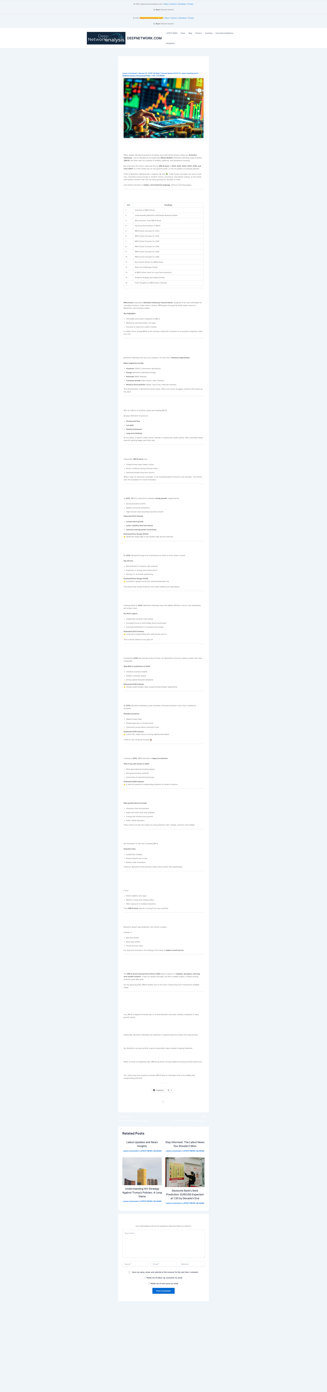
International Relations (224, 33)
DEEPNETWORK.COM (144, 38)
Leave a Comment (129, 73)
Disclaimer (182, 4)
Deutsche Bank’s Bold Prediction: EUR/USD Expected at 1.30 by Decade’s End (185, 1194)
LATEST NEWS (171, 33)
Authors (173, 4)
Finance (198, 33)
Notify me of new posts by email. (164, 1283)
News (183, 33)
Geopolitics (170, 43)
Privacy (190, 4)
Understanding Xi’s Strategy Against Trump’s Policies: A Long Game (142, 1192)
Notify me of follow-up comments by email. (165, 1278)
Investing (208, 33)
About (166, 4)
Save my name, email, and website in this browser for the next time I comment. (165, 1272)
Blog (190, 33)
